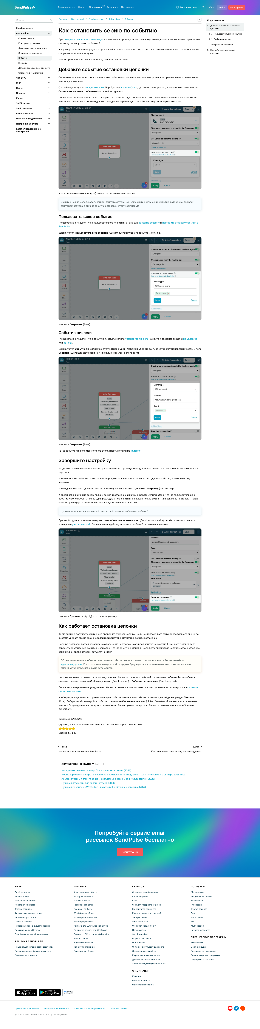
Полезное (198, 886)
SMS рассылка (139, 917)
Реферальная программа (203, 951)
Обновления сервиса (143, 984)
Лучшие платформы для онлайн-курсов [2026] (88, 783)
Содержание (214, 20)
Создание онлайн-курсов (145, 892)
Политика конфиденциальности (89, 1008)
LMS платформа (140, 896)
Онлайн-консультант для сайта (148, 946)
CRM (18, 82)
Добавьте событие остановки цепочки (225, 27)
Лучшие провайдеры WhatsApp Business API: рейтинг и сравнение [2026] (104, 787)
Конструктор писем (25, 904)
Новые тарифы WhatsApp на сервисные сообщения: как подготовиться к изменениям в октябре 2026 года (123, 774)
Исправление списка (25, 900)
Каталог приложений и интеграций (28, 130)
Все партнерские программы (205, 955)
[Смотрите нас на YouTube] (230, 1008)
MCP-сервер (197, 925)
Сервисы (138, 886)
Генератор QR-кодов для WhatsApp (91, 934)
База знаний (197, 900)
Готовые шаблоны (24, 921)
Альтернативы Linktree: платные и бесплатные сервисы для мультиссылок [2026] (108, 778)
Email (18, 886)
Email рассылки (24, 28)
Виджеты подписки (83, 942)
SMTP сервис (23, 103)
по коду (67, 342)
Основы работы (26, 38)
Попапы (20, 93)
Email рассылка (22, 892)
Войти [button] (222, 7)
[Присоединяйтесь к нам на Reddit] (242, 1008)
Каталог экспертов (200, 930)
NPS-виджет (138, 942)
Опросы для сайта (141, 938)
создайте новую (94, 87)
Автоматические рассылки (28, 913)
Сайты (19, 88)
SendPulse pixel (139, 934)
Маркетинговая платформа (146, 955)
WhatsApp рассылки (84, 921)
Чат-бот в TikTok (82, 900)
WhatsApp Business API (85, 917)
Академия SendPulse (201, 896)
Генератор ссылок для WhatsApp (90, 930)
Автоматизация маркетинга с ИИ (149, 963)
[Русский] (211, 7)
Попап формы (139, 930)
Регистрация (236, 7)
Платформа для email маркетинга (31, 934)
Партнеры (126, 7)
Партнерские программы (208, 937)
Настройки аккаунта (27, 123)
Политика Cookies (119, 1008)
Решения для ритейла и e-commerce (33, 951)
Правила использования (27, 1008)
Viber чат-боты (81, 938)
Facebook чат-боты (83, 904)
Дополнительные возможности (34, 68)
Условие (136, 450)
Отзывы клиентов (141, 980)
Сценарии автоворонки (30, 53)
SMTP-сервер (22, 896)
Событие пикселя (222, 39)
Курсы (19, 98)
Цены (81, 7)
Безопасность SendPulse (56, 1008)
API (192, 921)
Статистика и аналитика (30, 73)
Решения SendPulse (29, 941)
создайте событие (149, 222)
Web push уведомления (29, 118)
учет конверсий (81, 524)
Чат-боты (21, 77)
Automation (22, 33)
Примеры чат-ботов (84, 951)
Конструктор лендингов (144, 909)
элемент (128, 87)
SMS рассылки (24, 108)
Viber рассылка (140, 921)
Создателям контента (26, 955)
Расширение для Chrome (27, 930)
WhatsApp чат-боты (84, 913)
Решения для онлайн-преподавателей (34, 946)
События (22, 58)
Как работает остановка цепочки (222, 51)
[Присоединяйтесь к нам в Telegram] (236, 1008)
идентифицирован (71, 664)
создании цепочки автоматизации (84, 39)
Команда (136, 976)
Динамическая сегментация (32, 48)
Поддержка (95, 7)
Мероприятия (197, 892)
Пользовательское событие (228, 33)
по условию (190, 338)
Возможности (65, 7)
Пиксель (22, 63)
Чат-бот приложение (84, 946)
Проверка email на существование (32, 925)
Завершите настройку (221, 44)
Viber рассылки (24, 113)
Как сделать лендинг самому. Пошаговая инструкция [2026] (96, 770)
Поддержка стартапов (202, 959)
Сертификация (198, 946)
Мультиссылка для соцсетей (146, 913)
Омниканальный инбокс (144, 951)
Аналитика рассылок (25, 917)
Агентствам (197, 942)
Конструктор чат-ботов (85, 892)
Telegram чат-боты (83, 909)
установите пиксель (136, 338)
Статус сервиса (199, 909)
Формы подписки (23, 909)
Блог (193, 913)
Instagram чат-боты (83, 896)
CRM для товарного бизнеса (146, 904)
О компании (141, 970)
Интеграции (197, 917)
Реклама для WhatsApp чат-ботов (91, 925)
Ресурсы (111, 7)
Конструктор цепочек (29, 43)
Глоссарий (196, 904)
